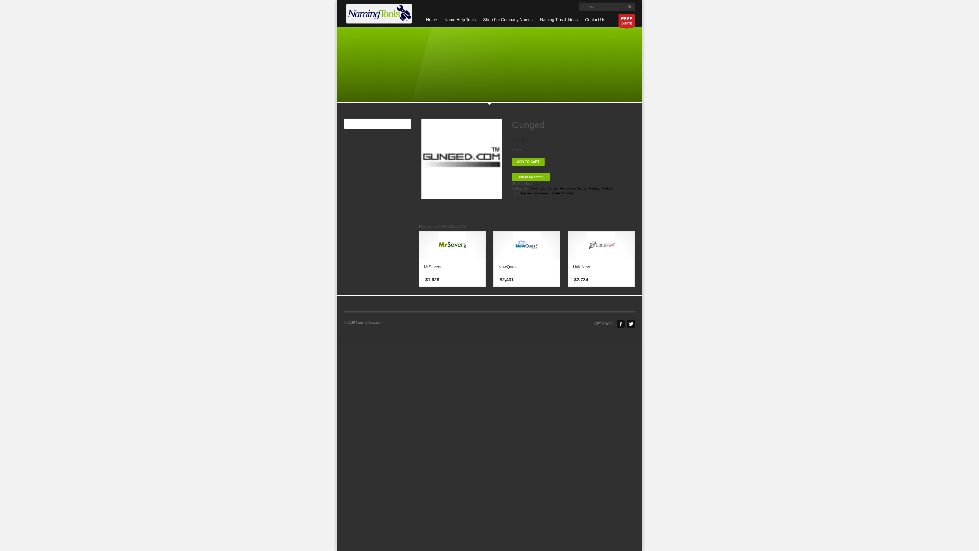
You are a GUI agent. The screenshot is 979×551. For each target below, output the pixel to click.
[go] (629, 6)
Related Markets (601, 188)
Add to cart (528, 162)
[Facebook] (621, 324)
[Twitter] (631, 324)
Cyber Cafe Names (544, 188)
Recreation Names (573, 188)
